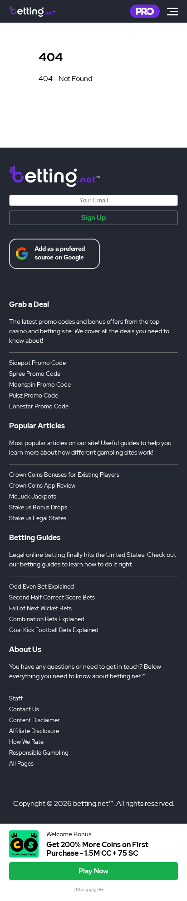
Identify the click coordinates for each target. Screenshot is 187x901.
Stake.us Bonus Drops (38, 507)
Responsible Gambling (39, 753)
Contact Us (24, 709)
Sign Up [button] (93, 217)
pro (145, 11)
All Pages (21, 763)
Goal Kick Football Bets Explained (53, 630)
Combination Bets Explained (46, 619)
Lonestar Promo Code (39, 406)
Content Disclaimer (34, 720)
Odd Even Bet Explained (41, 586)
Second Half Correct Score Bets (52, 597)
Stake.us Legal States (37, 518)
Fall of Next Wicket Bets (40, 608)
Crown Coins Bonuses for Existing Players (64, 475)
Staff (16, 698)
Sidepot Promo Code (37, 363)
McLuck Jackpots (32, 496)
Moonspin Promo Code (40, 384)
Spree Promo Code (34, 374)
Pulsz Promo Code (33, 395)
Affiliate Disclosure (34, 731)
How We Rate (26, 742)
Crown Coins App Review (42, 485)
